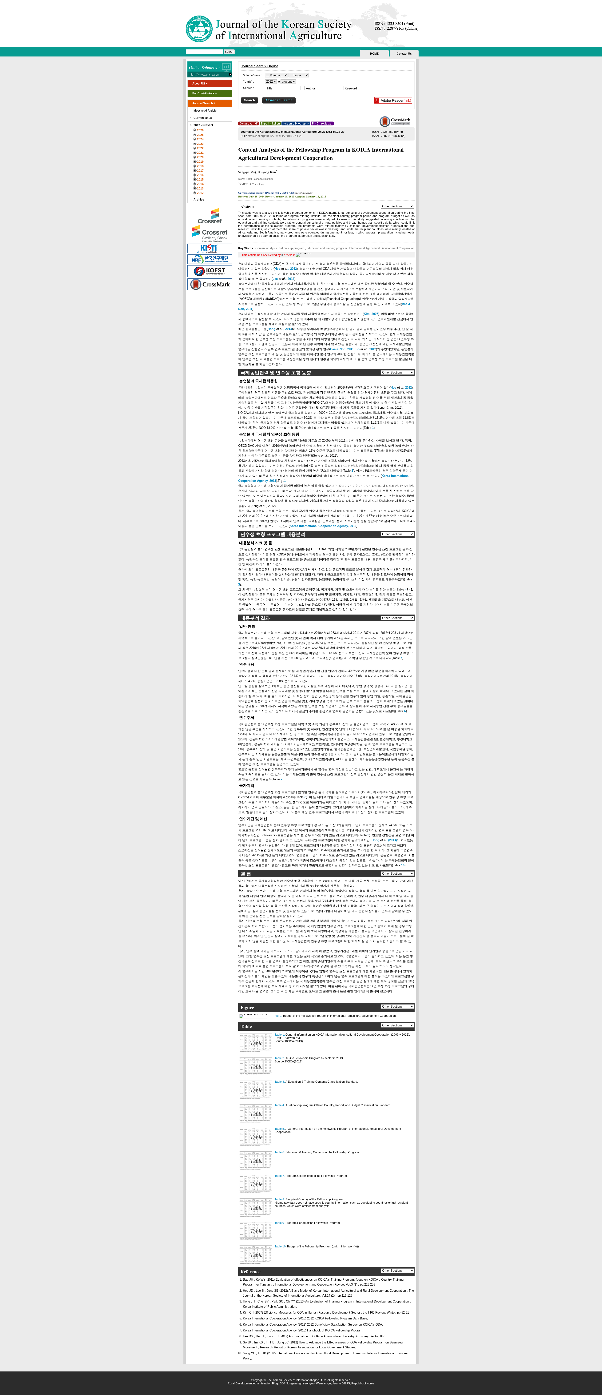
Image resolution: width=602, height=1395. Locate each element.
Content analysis (266, 248)
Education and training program (327, 248)
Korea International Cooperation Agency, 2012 (323, 526)
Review (269, 196)
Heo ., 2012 (286, 268)
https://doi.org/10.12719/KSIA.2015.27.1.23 (275, 136)
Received (243, 196)
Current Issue (203, 118)
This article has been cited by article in (269, 255)
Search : (248, 88)
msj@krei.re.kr (304, 192)
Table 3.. (280, 1081)
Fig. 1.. (279, 1015)
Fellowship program (291, 248)
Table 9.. (280, 1223)
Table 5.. (280, 1128)
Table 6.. (280, 1152)
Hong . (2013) (384, 840)
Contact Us (404, 53)
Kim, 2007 (371, 314)
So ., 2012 (366, 349)
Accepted (300, 196)
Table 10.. (281, 1246)
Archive (199, 199)
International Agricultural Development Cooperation (381, 248)
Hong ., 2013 (280, 329)
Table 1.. (280, 1034)
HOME (374, 53)
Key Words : (246, 248)
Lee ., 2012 (283, 279)
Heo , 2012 (401, 387)
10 (402, 865)
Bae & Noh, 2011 (342, 349)
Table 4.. (280, 1105)
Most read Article (205, 110)
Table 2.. (280, 1058)
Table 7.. (280, 1176)
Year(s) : (248, 81)
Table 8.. (280, 1199)
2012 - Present (203, 125)
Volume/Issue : (252, 75)
